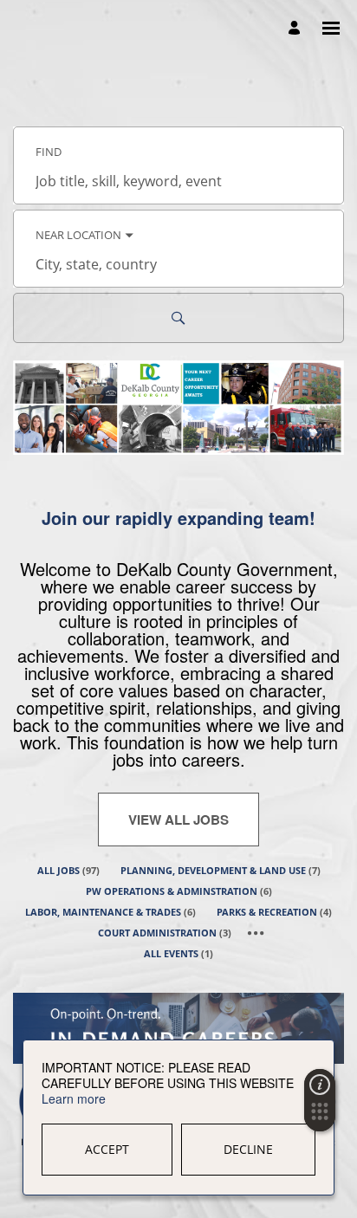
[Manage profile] (297, 28)
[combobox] (178, 181)
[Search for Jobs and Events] (178, 318)
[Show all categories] (256, 933)
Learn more (74, 1098)
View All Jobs (178, 819)
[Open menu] (331, 28)
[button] (319, 1116)
